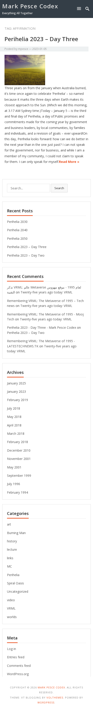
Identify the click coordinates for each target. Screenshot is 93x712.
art (9, 524)
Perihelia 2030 (17, 222)
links (10, 558)
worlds (12, 617)
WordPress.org (18, 674)
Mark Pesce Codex (30, 6)
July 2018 (13, 408)
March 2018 (15, 433)
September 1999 (19, 475)
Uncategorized (17, 591)
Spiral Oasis (15, 583)
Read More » (69, 162)
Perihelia (13, 575)
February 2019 (17, 400)
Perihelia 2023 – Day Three (41, 39)
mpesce (23, 49)
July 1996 (13, 484)
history (12, 541)
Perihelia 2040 (17, 230)
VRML (11, 608)
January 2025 (16, 383)
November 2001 (19, 459)
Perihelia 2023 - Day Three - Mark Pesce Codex (41, 327)
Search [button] (59, 188)
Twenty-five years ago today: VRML (46, 292)
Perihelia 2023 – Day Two (25, 255)
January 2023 (16, 391)
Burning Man (16, 533)
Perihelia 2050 (17, 238)
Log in (11, 649)
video (11, 600)
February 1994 (17, 492)
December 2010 (18, 450)
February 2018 (17, 442)
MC (9, 566)
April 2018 (14, 425)
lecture (12, 549)
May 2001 (14, 467)
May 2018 (14, 417)
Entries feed (15, 657)
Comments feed (19, 665)
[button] (80, 8)
